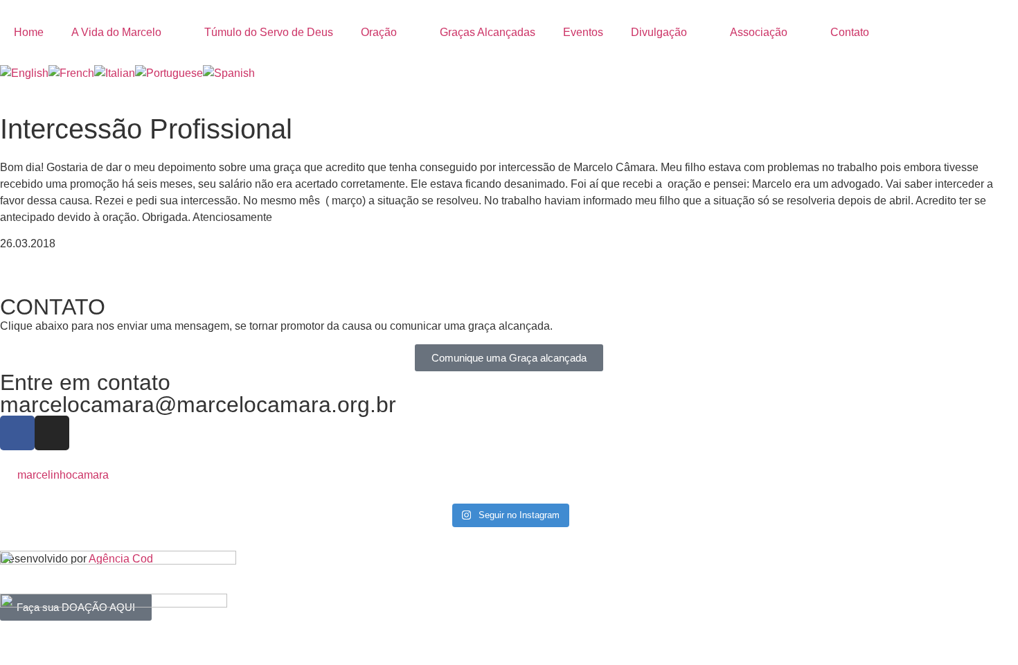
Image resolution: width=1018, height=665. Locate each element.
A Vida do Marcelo (116, 32)
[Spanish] (229, 73)
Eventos (583, 32)
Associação (758, 32)
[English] (24, 73)
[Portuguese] (169, 73)
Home (29, 32)
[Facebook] (17, 433)
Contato (849, 32)
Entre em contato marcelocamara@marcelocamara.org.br (198, 393)
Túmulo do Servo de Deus (268, 32)
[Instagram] (52, 433)
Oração (379, 32)
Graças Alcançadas (487, 32)
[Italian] (114, 73)
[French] (71, 73)
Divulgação (659, 32)
